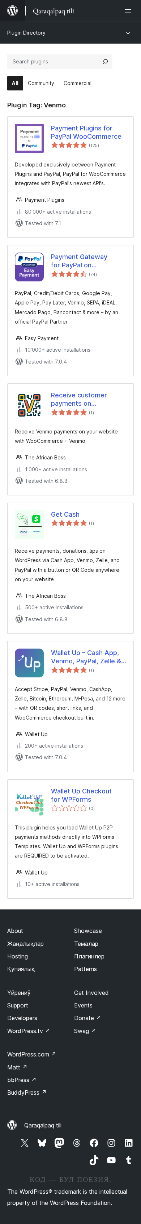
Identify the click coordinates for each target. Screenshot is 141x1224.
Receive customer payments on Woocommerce (79, 399)
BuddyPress (27, 1092)
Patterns (85, 968)
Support (17, 1005)
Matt (17, 1067)
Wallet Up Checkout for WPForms (81, 795)
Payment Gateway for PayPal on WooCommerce (79, 261)
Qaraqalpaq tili (42, 1125)
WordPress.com (31, 1054)
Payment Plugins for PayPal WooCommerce (86, 132)
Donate (87, 1018)
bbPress (22, 1079)
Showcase (88, 930)
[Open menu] (129, 11)
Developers (22, 1018)
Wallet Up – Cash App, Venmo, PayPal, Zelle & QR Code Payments (86, 657)
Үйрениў (19, 992)
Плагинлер (89, 956)
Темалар (86, 943)
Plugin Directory (26, 33)
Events (83, 1005)
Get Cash (65, 514)
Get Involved (91, 992)
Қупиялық (21, 968)
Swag (85, 1030)
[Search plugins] (105, 61)
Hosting (17, 956)
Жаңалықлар (25, 943)
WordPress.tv (28, 1030)
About (15, 930)
